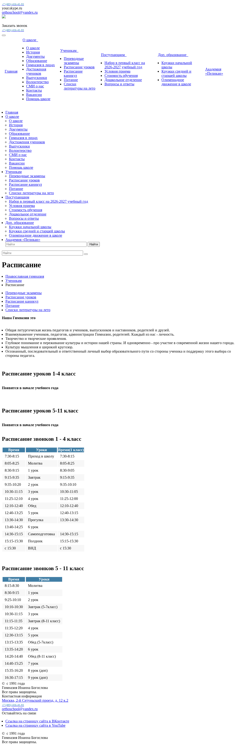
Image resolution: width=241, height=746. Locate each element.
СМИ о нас (35, 86)
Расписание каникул (73, 73)
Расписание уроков (79, 67)
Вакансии (34, 95)
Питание (71, 80)
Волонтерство (37, 82)
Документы (35, 56)
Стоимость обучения (121, 76)
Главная (11, 71)
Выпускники (36, 78)
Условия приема (117, 71)
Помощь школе (38, 99)
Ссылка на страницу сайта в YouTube (35, 725)
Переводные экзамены (74, 61)
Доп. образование (173, 55)
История (33, 52)
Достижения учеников (36, 71)
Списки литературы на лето (79, 86)
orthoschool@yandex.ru (20, 12)
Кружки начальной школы (30, 227)
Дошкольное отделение (123, 80)
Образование (36, 61)
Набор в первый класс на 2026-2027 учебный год (124, 65)
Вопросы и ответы (119, 84)
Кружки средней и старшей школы (176, 73)
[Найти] (86, 254)
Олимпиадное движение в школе (176, 82)
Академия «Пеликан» (214, 71)
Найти (93, 244)
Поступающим (114, 55)
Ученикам (69, 51)
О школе (30, 40)
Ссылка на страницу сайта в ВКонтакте (37, 721)
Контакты (34, 90)
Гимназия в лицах (40, 65)
